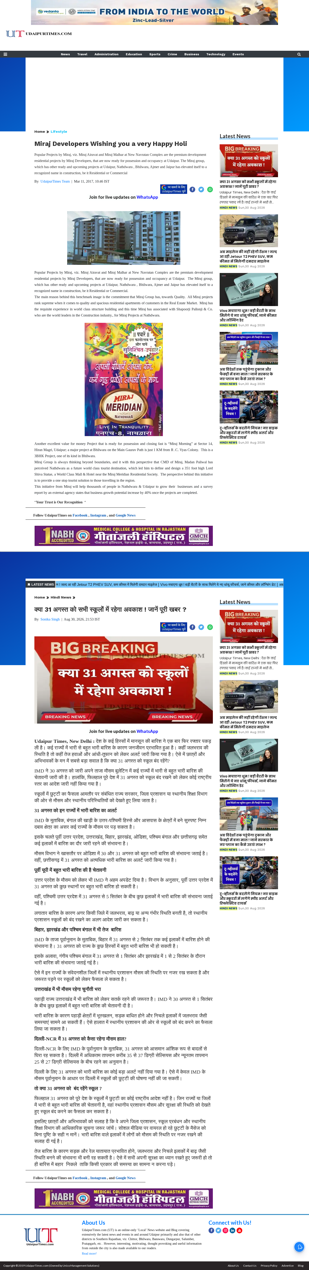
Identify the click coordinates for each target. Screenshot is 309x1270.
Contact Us (250, 1265)
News (65, 54)
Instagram (98, 515)
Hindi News (61, 597)
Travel (82, 54)
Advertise (288, 1265)
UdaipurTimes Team (55, 181)
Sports (154, 54)
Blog (300, 1265)
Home (39, 131)
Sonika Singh (50, 619)
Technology (215, 54)
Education (134, 54)
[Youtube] (239, 1230)
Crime (172, 54)
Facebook (80, 515)
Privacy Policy (269, 1265)
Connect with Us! (230, 1222)
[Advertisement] (154, 89)
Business (191, 54)
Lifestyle (59, 131)
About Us (93, 1222)
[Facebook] (211, 1230)
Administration (107, 54)
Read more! (89, 1253)
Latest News (235, 136)
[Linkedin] (232, 1230)
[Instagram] (225, 1230)
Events (238, 54)
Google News (125, 515)
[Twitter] (218, 1230)
